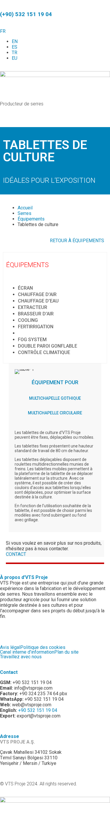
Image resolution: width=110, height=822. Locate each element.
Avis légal (10, 647)
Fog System (32, 339)
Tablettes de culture (45, 333)
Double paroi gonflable (47, 346)
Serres (24, 213)
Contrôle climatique (44, 352)
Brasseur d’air (36, 314)
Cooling (28, 320)
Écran (25, 288)
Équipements (31, 219)
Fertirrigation (35, 326)
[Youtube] (39, 631)
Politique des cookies (42, 647)
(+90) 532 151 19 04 (26, 14)
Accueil (25, 208)
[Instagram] (23, 631)
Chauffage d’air (37, 294)
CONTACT (16, 554)
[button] (55, 119)
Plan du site (66, 652)
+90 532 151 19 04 (37, 710)
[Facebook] (7, 631)
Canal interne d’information (27, 652)
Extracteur (32, 307)
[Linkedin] (55, 631)
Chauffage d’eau (38, 301)
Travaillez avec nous (21, 656)
